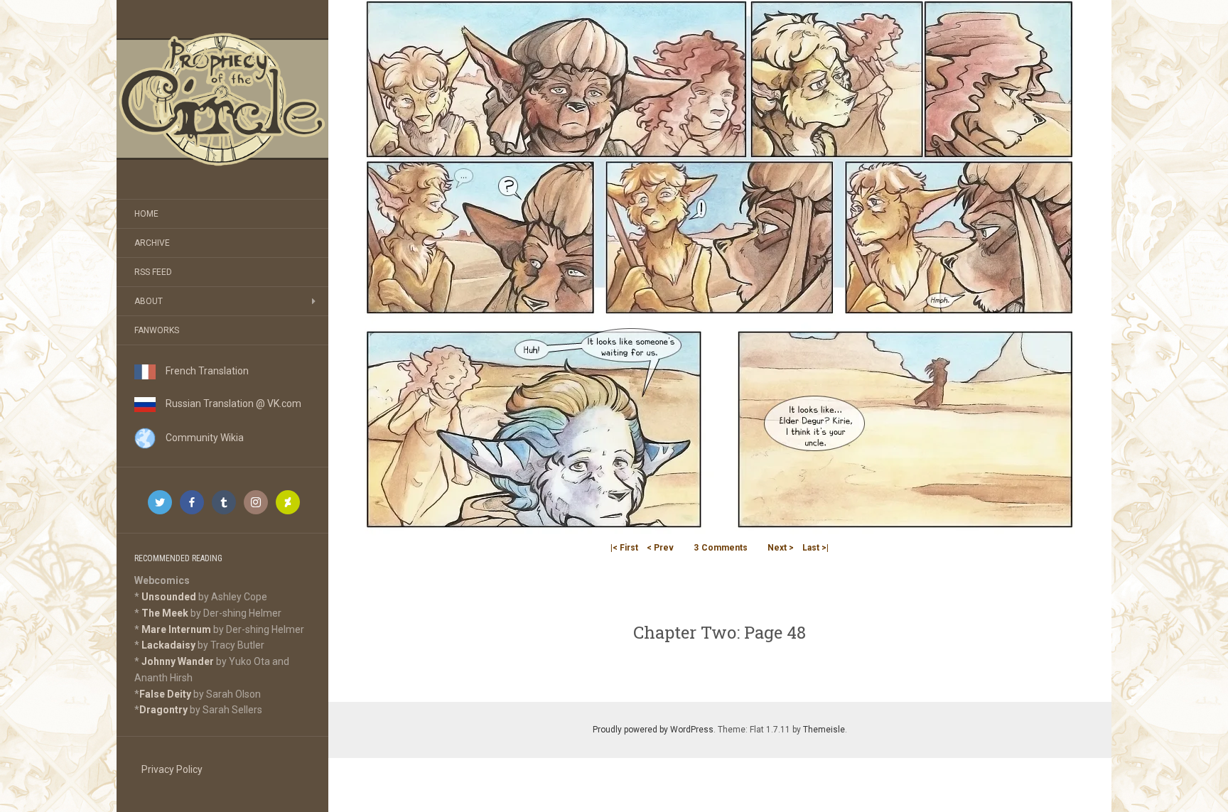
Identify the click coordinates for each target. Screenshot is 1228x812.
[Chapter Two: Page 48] (720, 266)
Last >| (815, 548)
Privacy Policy (172, 769)
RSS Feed (153, 272)
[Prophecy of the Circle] (222, 99)
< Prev (660, 548)
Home (146, 214)
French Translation (202, 371)
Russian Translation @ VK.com (228, 403)
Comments (721, 548)
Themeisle (824, 730)
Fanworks (156, 330)
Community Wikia (200, 437)
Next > (781, 548)
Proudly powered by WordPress (653, 730)
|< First (624, 548)
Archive (152, 243)
